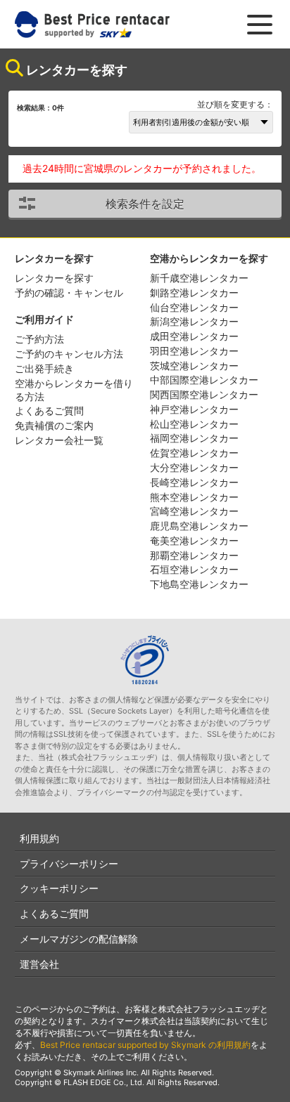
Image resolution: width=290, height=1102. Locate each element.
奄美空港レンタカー (194, 540)
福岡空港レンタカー (194, 438)
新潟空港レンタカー (194, 321)
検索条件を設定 (145, 204)
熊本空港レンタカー (194, 497)
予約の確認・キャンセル (69, 293)
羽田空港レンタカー (194, 351)
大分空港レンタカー (194, 467)
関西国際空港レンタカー (204, 394)
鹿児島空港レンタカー (199, 526)
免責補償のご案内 (54, 425)
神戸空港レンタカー (194, 409)
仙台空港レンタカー (194, 307)
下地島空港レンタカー (199, 584)
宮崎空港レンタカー (194, 511)
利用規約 (39, 838)
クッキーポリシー (59, 888)
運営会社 (39, 964)
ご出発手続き (44, 368)
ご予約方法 (39, 339)
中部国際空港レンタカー (204, 380)
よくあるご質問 (49, 410)
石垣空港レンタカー (194, 569)
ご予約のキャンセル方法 (69, 354)
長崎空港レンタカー (194, 482)
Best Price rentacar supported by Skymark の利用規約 (145, 1044)
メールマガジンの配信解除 (79, 939)
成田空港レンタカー (194, 336)
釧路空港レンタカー (194, 293)
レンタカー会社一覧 (59, 440)
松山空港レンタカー (194, 424)
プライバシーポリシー (69, 864)
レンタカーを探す (54, 278)
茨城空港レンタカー (194, 366)
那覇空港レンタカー (194, 555)
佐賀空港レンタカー (194, 453)
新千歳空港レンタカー (199, 278)
